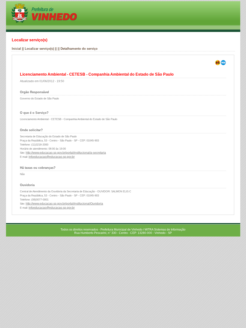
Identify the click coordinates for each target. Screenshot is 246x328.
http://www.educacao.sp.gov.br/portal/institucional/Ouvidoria (64, 203)
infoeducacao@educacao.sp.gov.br (52, 156)
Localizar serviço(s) (39, 48)
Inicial (16, 48)
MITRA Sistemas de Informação (165, 229)
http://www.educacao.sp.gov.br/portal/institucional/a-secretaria (66, 152)
